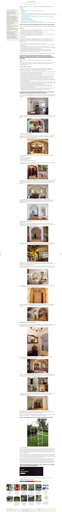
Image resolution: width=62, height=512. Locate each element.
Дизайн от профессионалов (27, 478)
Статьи (34, 4)
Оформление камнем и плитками (27, 19)
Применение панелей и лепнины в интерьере (29, 20)
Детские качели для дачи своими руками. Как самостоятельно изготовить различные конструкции (12, 37)
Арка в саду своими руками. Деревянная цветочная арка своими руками (32, 10)
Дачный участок (40, 477)
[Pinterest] (30, 481)
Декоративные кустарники (45, 477)
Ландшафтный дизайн (22, 478)
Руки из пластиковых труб (38, 478)
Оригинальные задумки (35, 477)
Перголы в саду (47, 478)
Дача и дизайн (31, 1)
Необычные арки (43, 478)
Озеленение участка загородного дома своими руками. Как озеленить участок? (12, 29)
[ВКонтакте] (23, 481)
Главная (26, 4)
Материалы (23, 11)
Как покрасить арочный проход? (27, 18)
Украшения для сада (30, 477)
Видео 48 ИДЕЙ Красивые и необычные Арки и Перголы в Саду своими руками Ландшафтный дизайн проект (38, 22)
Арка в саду (23, 477)
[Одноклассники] (37, 481)
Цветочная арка (26, 477)
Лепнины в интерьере (33, 478)
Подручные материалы (50, 477)
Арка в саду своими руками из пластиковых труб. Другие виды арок (31, 21)
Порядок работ (24, 12)
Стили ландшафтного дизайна (26, 15)
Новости (30, 4)
